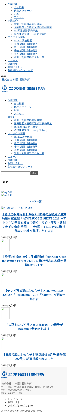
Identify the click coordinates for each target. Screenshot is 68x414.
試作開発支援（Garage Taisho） (31, 34)
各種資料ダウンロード (20, 70)
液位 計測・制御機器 (25, 50)
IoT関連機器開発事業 (26, 30)
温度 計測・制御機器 (25, 53)
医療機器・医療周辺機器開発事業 (33, 27)
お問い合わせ (15, 67)
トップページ (15, 399)
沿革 (16, 14)
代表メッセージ (23, 10)
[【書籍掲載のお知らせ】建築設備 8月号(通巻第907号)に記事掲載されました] (9, 348)
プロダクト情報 (16, 37)
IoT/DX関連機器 (23, 40)
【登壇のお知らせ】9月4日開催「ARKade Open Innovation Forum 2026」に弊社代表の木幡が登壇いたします (34, 261)
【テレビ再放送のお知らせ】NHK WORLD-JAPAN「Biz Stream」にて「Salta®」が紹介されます (34, 295)
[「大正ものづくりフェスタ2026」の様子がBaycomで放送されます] (5, 318)
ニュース (13, 60)
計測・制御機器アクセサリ (29, 57)
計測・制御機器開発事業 (28, 24)
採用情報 (13, 63)
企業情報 (13, 4)
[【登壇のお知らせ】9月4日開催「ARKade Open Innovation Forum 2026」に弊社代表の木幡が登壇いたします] (5, 250)
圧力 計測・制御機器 (25, 44)
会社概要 (19, 7)
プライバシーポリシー (20, 405)
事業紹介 (13, 20)
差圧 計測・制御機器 (25, 47)
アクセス (19, 17)
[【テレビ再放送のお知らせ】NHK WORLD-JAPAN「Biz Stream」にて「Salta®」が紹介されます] (9, 284)
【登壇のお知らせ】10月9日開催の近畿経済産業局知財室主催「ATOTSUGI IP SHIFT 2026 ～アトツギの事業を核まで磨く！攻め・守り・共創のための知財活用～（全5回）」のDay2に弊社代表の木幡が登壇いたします (34, 222)
